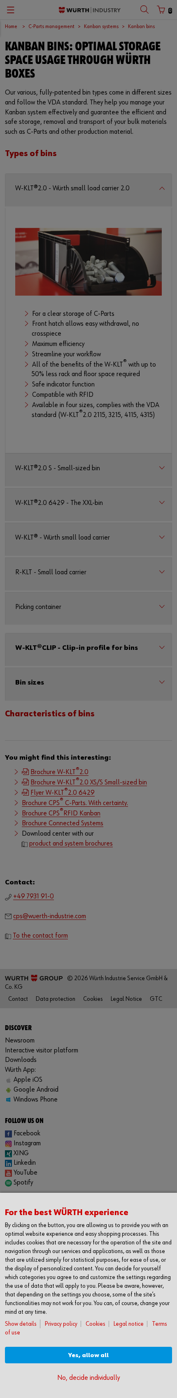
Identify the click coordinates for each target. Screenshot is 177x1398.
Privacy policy (61, 1324)
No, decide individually (88, 1377)
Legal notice (129, 1324)
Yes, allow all (88, 1355)
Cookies (95, 1324)
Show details (21, 1324)
